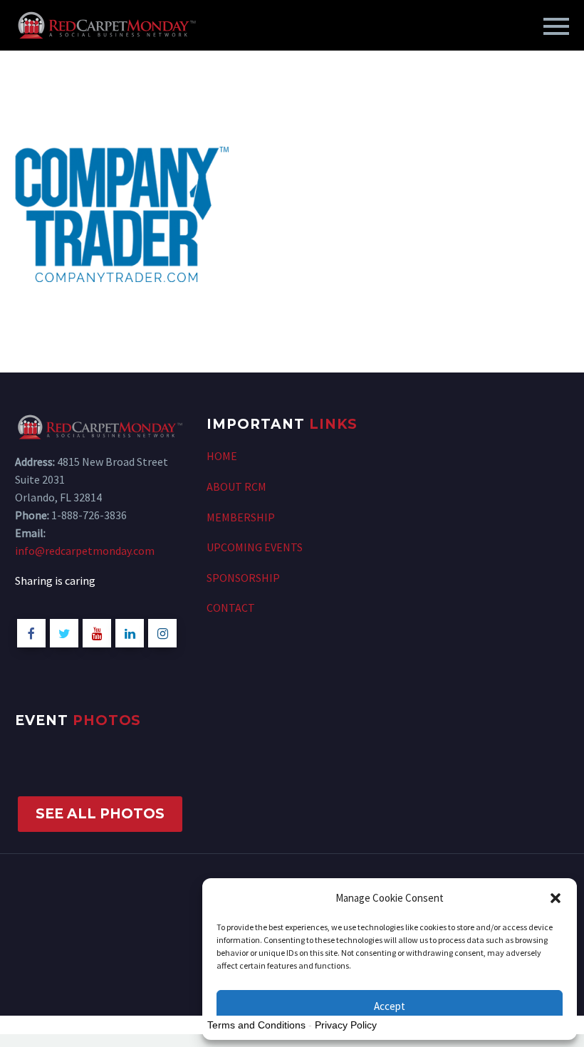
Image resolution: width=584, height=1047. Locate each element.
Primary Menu (556, 26)
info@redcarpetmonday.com (85, 550)
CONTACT (231, 607)
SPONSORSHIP (243, 578)
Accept (389, 1006)
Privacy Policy (346, 1025)
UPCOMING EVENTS (255, 547)
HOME (222, 456)
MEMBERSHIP (241, 517)
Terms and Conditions (256, 1025)
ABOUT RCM (236, 486)
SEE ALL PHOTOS (100, 814)
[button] (555, 898)
